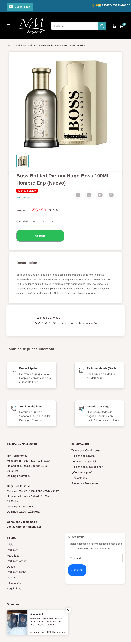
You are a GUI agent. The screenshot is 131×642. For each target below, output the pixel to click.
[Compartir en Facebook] (78, 194)
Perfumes (12, 550)
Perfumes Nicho (16, 572)
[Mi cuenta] (114, 26)
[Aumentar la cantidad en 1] (52, 221)
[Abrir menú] (8, 25)
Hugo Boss (23, 197)
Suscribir (77, 570)
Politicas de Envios (83, 455)
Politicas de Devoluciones (87, 466)
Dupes (11, 566)
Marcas (11, 577)
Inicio (9, 45)
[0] (121, 26)
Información (14, 583)
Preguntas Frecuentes (84, 483)
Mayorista (13, 555)
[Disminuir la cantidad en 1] (34, 221)
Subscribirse (22, 6)
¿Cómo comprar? (82, 472)
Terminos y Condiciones (86, 450)
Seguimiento (14, 588)
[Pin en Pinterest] (89, 194)
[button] (68, 610)
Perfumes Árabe (16, 561)
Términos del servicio (84, 461)
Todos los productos (27, 45)
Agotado (40, 235)
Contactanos (79, 477)
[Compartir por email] (111, 194)
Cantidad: (22, 221)
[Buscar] (102, 26)
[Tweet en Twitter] (100, 194)
